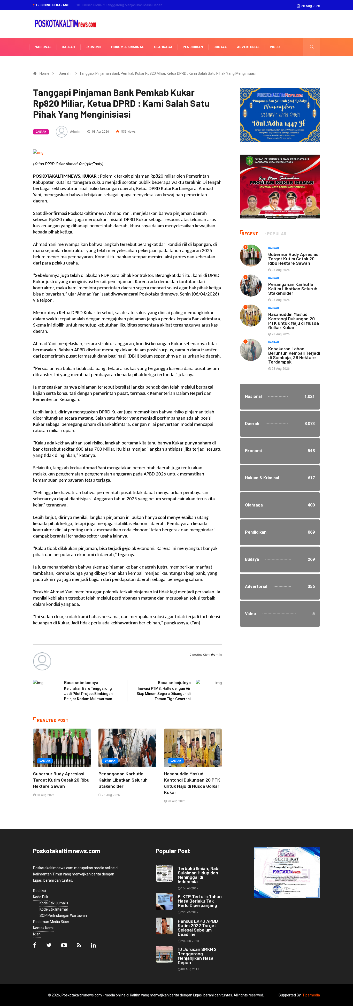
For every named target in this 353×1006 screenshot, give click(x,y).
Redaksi (39, 891)
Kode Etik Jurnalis (54, 903)
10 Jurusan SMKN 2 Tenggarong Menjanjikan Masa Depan (119, 5)
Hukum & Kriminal (127, 47)
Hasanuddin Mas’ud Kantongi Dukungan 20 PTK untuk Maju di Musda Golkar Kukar (293, 320)
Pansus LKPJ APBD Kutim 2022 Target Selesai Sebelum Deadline (198, 927)
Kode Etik (40, 897)
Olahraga (163, 47)
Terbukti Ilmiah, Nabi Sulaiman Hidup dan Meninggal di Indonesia (198, 874)
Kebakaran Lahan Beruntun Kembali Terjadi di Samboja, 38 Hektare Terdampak (294, 355)
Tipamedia (311, 995)
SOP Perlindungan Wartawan (63, 915)
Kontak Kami (43, 928)
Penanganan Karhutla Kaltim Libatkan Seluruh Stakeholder (123, 780)
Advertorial (248, 47)
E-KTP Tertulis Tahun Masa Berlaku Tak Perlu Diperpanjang (200, 901)
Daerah (68, 47)
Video (275, 47)
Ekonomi (93, 47)
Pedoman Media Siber (51, 922)
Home (44, 73)
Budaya (220, 47)
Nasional (42, 47)
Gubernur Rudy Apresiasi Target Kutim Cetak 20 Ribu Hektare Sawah (61, 780)
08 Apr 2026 (100, 131)
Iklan (37, 934)
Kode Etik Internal (54, 909)
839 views (128, 131)
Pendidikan (193, 47)
